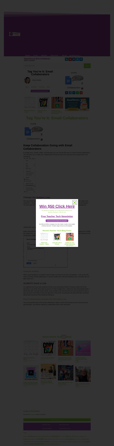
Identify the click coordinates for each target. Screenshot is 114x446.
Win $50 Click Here (57, 206)
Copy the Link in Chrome (57, 243)
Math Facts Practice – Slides (44, 243)
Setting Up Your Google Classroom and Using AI (70, 244)
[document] (57, 223)
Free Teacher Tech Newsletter (57, 216)
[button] (75, 202)
